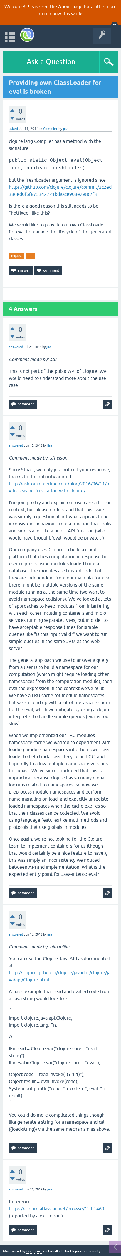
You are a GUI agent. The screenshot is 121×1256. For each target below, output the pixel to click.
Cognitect (34, 1251)
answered (16, 347)
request (16, 256)
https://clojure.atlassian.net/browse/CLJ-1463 (56, 1208)
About (64, 6)
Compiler (50, 129)
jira (30, 256)
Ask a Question (51, 62)
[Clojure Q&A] (27, 35)
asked (13, 129)
